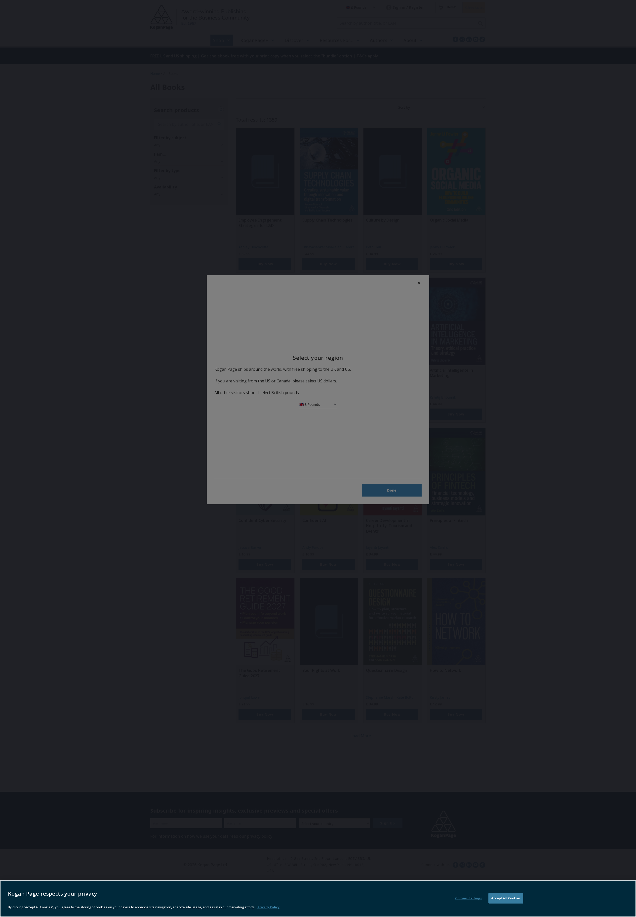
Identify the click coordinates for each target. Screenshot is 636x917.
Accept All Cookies (505, 898)
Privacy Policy (268, 907)
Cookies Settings (468, 898)
